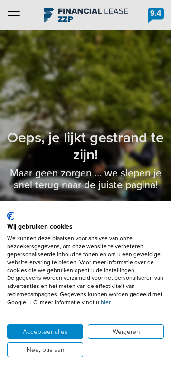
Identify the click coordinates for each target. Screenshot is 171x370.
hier (105, 302)
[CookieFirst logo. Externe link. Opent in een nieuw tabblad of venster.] (10, 216)
